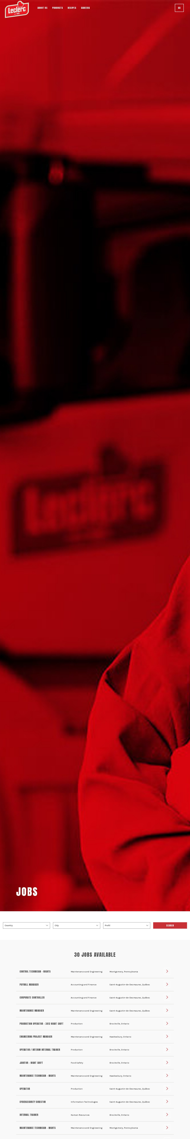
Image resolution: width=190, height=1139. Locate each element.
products (57, 8)
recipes (72, 8)
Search (170, 925)
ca (179, 8)
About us (43, 8)
